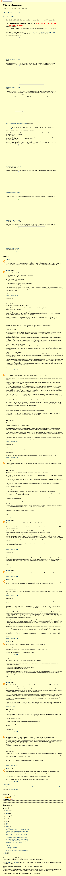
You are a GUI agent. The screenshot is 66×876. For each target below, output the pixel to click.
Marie (7, 461)
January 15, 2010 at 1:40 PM (12, 467)
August (7, 816)
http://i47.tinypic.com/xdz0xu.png (13, 59)
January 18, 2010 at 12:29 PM (12, 781)
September (8, 815)
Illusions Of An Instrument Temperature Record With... (17, 831)
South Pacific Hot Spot (10, 849)
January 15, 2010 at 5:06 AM (12, 295)
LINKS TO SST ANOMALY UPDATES (11, 12)
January (7, 828)
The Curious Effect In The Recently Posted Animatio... (17, 839)
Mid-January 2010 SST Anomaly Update (14, 832)
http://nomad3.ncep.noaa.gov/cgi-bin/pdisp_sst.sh (16, 128)
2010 (6, 808)
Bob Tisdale (8, 270)
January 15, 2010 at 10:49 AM (12, 369)
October (7, 813)
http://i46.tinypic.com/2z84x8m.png (13, 166)
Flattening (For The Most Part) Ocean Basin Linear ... (17, 837)
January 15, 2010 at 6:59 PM (12, 654)
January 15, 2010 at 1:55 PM (12, 517)
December (8, 810)
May (7, 821)
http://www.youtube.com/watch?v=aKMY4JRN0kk (16, 123)
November (8, 811)
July (7, 818)
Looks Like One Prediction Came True (14, 845)
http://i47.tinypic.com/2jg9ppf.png (13, 192)
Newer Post (5, 786)
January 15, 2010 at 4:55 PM (12, 576)
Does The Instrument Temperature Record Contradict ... (17, 834)
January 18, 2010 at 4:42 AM (12, 748)
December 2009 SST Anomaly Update (14, 842)
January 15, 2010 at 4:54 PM (12, 567)
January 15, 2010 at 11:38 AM (12, 417)
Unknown (8, 259)
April (7, 823)
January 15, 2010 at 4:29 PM (12, 549)
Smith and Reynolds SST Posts (11, 862)
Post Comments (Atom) (13, 789)
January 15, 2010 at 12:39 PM (12, 441)
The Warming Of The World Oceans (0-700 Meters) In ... (17, 850)
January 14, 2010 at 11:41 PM (12, 267)
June (7, 820)
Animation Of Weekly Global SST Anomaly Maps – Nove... (18, 840)
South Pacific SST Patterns (11, 847)
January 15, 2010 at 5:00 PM (12, 586)
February (8, 826)
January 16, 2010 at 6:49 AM (12, 706)
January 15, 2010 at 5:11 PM (12, 595)
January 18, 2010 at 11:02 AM (12, 765)
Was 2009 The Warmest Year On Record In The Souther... (17, 836)
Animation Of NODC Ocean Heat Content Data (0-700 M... (18, 844)
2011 (6, 807)
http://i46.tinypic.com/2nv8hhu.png (13, 220)
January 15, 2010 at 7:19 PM (12, 679)
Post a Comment (6, 784)
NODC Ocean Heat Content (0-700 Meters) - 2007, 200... (17, 829)
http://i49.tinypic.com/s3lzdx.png (12, 248)
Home (33, 786)
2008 (6, 853)
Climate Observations (12, 4)
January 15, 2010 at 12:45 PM (12, 457)
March (7, 824)
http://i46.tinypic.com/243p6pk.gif (13, 87)
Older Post (61, 786)
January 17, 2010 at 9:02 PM (12, 731)
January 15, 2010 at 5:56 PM (12, 638)
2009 (6, 852)
